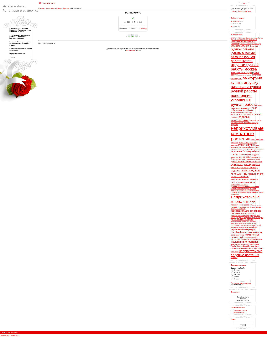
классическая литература (240, 188)
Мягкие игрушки (246, 145)
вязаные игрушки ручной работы (246, 89)
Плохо (236, 276)
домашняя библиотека (239, 147)
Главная (41, 8)
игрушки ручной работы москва (245, 67)
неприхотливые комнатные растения (247, 133)
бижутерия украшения (252, 218)
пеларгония (240, 227)
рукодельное (254, 216)
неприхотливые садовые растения (246, 253)
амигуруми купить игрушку (246, 80)
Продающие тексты (240, 310)
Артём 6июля (236, 246)
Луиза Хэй (254, 46)
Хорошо (237, 272)
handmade (249, 110)
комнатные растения (239, 185)
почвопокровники (237, 112)
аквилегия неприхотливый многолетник (245, 244)
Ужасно (236, 279)
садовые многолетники (240, 118)
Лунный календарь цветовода (250, 44)
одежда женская (236, 149)
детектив (256, 157)
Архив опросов (245, 283)
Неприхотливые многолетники (245, 199)
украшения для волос (240, 207)
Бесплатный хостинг (8, 335)
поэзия (241, 154)
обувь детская (250, 182)
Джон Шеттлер (248, 246)
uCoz (17, 335)
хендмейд (244, 38)
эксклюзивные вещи (249, 40)
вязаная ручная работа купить (243, 59)
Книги (235, 26)
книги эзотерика (237, 235)
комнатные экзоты (237, 123)
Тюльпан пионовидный (245, 241)
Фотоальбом (50, 8)
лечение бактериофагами (243, 42)
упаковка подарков (247, 213)
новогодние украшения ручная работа (244, 100)
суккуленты (236, 38)
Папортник (235, 44)
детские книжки (240, 161)
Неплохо (237, 274)
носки (260, 105)
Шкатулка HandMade (238, 209)
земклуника (256, 205)
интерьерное (235, 73)
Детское (235, 24)
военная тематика (244, 75)
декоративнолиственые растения (245, 187)
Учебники (241, 182)
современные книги (253, 159)
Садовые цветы (255, 121)
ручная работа (246, 157)
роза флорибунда (251, 227)
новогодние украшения (240, 108)
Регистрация (130, 50)
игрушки (250, 219)
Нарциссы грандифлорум (251, 239)
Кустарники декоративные (247, 192)
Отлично (237, 270)
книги (257, 145)
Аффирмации (253, 38)
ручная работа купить (244, 109)
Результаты (235, 283)
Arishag (144, 28)
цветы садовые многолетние (245, 172)
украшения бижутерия (242, 151)
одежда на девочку (241, 164)
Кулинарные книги (238, 159)
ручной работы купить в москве (243, 51)
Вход (138, 50)
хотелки (252, 189)
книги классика (256, 162)
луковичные (247, 112)
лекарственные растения (241, 205)
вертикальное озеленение (241, 191)
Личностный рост (239, 312)
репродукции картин (252, 232)
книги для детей (237, 218)
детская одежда (255, 207)
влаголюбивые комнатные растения (243, 221)
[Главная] (244, 2)
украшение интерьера (240, 216)
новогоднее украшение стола (253, 149)
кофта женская (253, 147)
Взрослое (66, 8)
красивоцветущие (240, 46)
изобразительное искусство (241, 223)
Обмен (58, 8)
